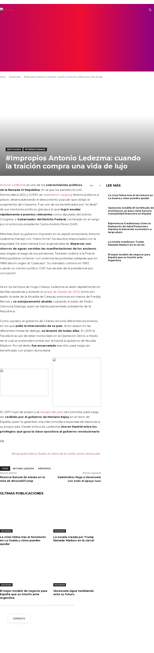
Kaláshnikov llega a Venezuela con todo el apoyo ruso (79, 479)
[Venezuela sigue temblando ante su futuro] (77, 570)
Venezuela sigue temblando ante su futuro (73, 592)
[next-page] (109, 265)
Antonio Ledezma (13, 185)
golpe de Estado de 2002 (62, 291)
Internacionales (35, 149)
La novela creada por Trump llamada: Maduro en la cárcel (73, 538)
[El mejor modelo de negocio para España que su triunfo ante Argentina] (24, 570)
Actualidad (6, 531)
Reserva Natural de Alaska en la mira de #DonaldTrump (22, 479)
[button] (150, 10)
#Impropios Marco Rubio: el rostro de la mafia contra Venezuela (55, 453)
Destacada (14, 149)
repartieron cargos (56, 194)
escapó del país (51, 412)
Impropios (44, 468)
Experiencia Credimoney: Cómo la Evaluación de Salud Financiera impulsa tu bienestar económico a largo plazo (130, 228)
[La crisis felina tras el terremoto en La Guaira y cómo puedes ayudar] (24, 516)
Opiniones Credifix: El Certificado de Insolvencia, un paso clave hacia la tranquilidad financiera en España (131, 210)
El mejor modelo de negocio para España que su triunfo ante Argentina (23, 594)
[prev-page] (107, 265)
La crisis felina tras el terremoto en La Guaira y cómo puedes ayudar (23, 540)
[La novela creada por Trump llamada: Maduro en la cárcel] (77, 516)
